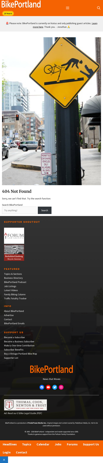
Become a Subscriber (14, 337)
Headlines (10, 444)
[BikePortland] (21, 4)
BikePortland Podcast (15, 282)
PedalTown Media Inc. (37, 423)
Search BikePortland (12, 204)
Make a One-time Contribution (19, 345)
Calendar (43, 444)
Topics (26, 444)
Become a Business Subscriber (19, 341)
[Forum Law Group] (14, 242)
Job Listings (10, 286)
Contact (8, 319)
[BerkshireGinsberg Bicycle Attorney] (14, 259)
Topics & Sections (13, 273)
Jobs (58, 444)
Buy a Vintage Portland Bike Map (20, 353)
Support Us (91, 444)
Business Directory (13, 277)
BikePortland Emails (14, 323)
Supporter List (11, 357)
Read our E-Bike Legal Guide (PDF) (25, 413)
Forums (72, 444)
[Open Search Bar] (98, 8)
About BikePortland (14, 311)
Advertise (9, 315)
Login (7, 452)
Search (44, 210)
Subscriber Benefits (13, 349)
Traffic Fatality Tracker (15, 298)
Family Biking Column (14, 294)
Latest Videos (11, 290)
